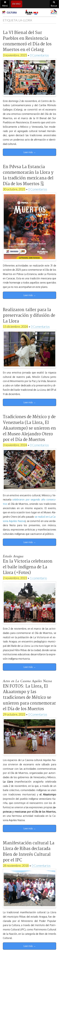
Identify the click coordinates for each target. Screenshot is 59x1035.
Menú (5, 5)
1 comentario (38, 578)
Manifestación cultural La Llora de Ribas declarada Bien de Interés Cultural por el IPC (28, 852)
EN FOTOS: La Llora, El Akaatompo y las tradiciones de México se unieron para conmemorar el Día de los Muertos (29, 698)
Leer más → (29, 152)
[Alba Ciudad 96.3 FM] (29, 12)
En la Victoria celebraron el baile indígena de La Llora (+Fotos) (27, 567)
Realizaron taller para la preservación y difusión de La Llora (29, 315)
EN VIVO (16, 3)
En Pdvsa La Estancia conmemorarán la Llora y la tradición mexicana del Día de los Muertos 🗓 (28, 175)
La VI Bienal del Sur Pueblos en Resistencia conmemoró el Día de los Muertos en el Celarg (27, 41)
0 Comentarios (39, 55)
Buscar (54, 5)
